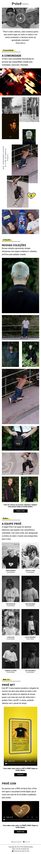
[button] (20, 18)
